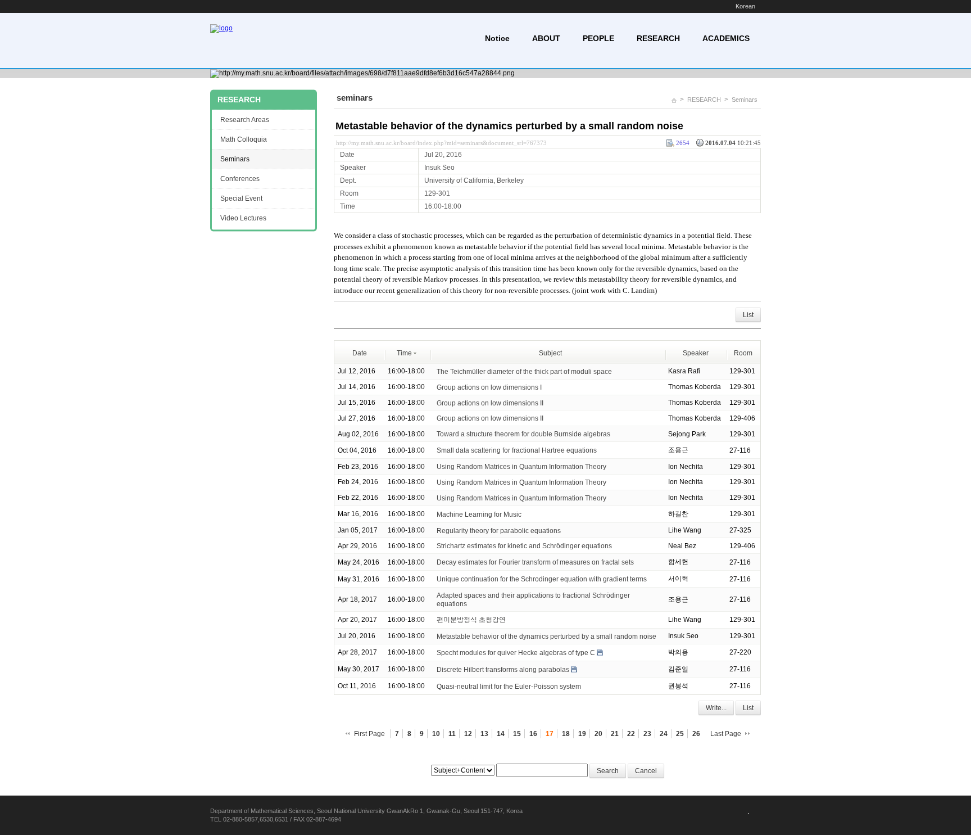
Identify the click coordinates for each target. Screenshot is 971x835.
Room (743, 353)
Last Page (725, 734)
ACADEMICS (726, 38)
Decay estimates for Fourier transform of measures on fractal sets (535, 562)
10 (436, 734)
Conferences (240, 179)
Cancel (646, 771)
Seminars (744, 99)
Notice (497, 38)
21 (615, 734)
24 (664, 734)
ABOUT (546, 38)
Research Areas (244, 120)
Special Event (241, 198)
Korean (745, 6)
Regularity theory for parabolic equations (499, 530)
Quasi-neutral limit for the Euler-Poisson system (509, 686)
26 (696, 734)
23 (647, 734)
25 (680, 734)
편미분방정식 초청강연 (471, 620)
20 (598, 734)
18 (566, 734)
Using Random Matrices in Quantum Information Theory (521, 467)
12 (468, 734)
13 (484, 734)
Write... (716, 708)
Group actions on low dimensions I (489, 387)
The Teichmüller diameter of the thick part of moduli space (524, 372)
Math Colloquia (243, 139)
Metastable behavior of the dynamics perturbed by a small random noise (509, 126)
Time (404, 353)
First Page (369, 734)
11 (452, 734)
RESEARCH (658, 38)
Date (359, 353)
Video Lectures (243, 218)
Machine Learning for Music (479, 514)
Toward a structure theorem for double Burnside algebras (523, 434)
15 (517, 734)
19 (582, 734)
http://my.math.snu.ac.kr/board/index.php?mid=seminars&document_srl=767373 (441, 142)
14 (501, 734)
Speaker (696, 353)
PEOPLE (598, 38)
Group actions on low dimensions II (490, 403)
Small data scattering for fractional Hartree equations (517, 450)
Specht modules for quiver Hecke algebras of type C (516, 653)
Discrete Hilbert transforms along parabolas (503, 670)
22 (631, 734)
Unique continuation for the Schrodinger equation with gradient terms (542, 579)
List (748, 315)
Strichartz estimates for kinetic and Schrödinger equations (524, 546)
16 (533, 734)
